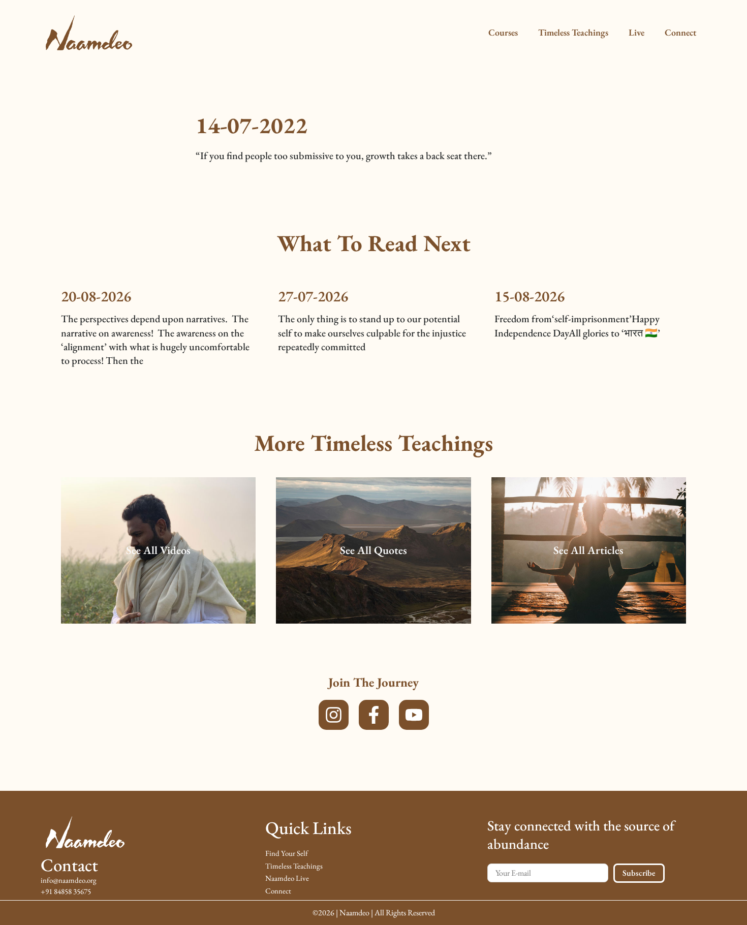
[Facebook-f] (374, 715)
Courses (503, 32)
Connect (680, 32)
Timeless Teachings (573, 32)
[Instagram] (334, 715)
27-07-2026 (313, 296)
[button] (158, 551)
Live (636, 32)
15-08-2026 (529, 296)
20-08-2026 (96, 296)
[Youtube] (414, 715)
